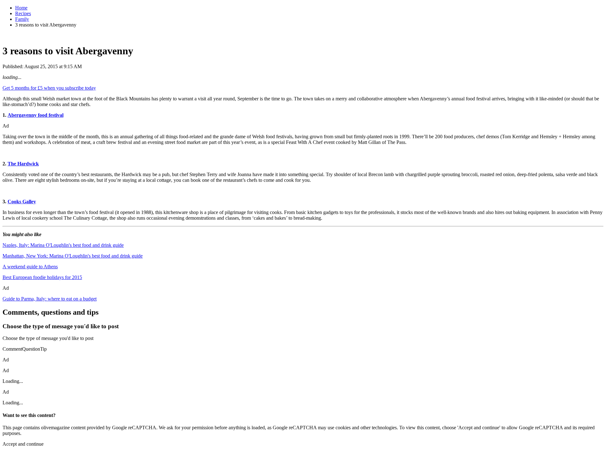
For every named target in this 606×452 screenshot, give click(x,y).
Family (22, 19)
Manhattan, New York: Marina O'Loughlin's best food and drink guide (73, 256)
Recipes (23, 13)
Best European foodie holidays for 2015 (42, 277)
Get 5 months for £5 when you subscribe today (49, 88)
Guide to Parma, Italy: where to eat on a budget (50, 298)
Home (21, 7)
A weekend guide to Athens (30, 266)
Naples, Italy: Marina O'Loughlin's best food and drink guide (63, 245)
